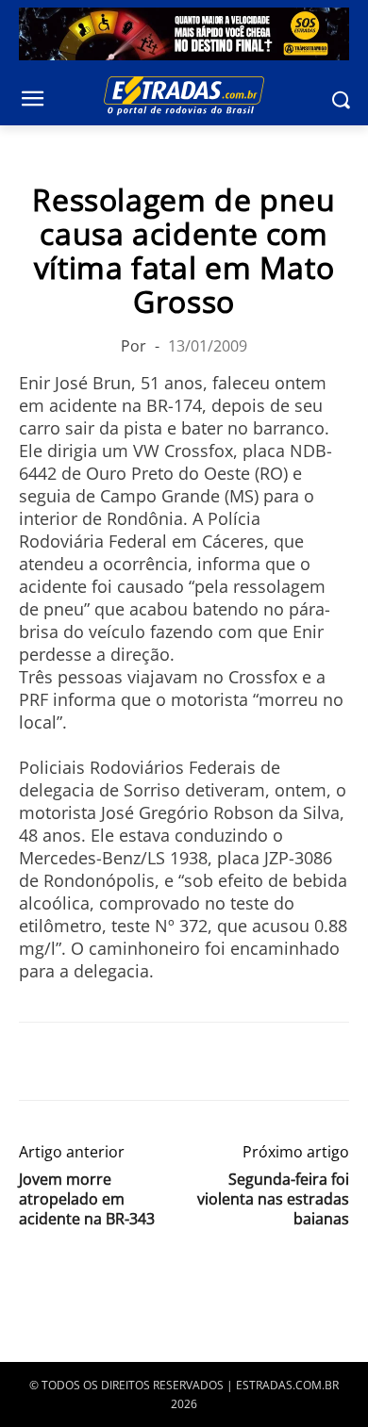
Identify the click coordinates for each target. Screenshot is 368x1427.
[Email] (168, 1061)
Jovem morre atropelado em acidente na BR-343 (87, 1199)
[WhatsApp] (124, 1061)
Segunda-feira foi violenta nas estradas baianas (273, 1199)
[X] (81, 1061)
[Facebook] (38, 1061)
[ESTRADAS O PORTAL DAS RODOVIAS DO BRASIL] (184, 95)
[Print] (211, 1061)
